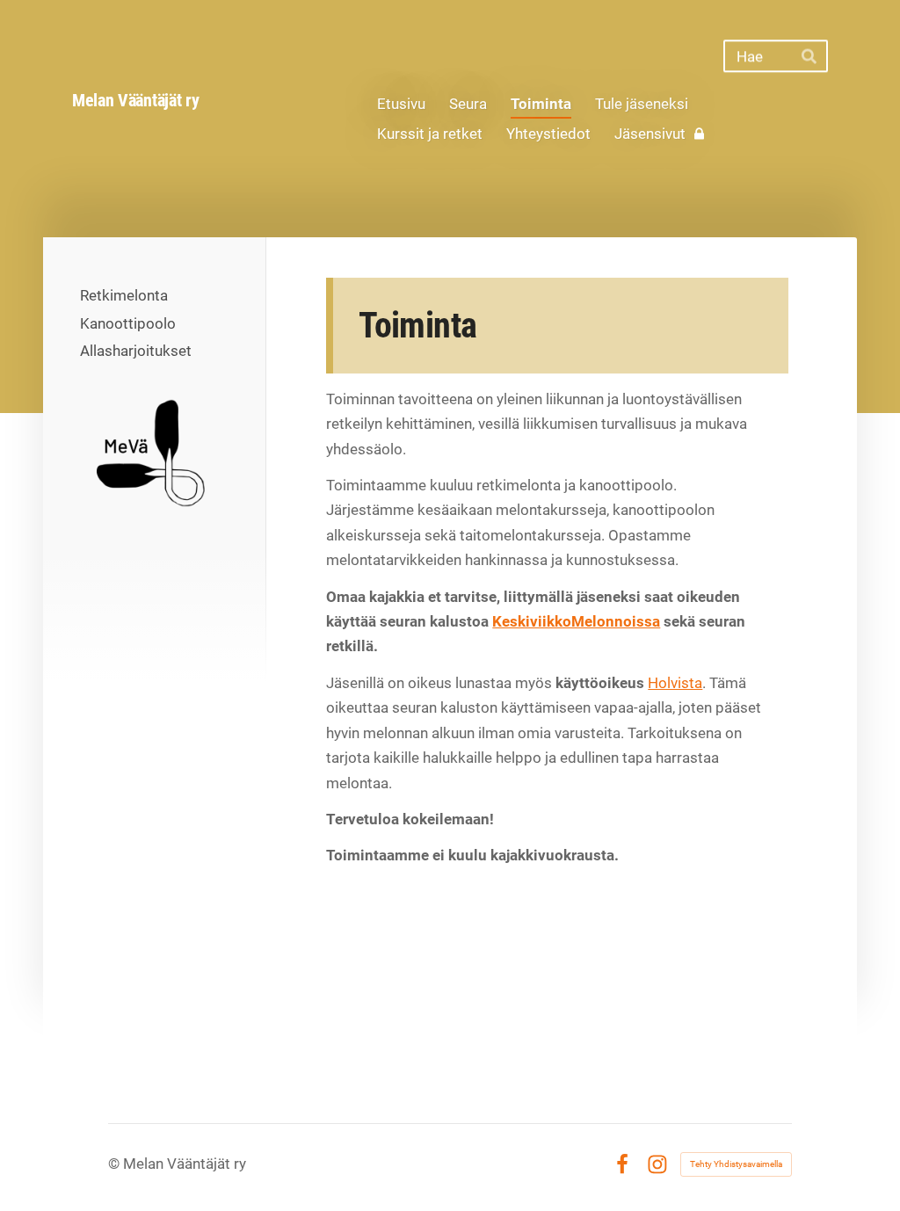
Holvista (675, 683)
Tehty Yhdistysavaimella (736, 1164)
